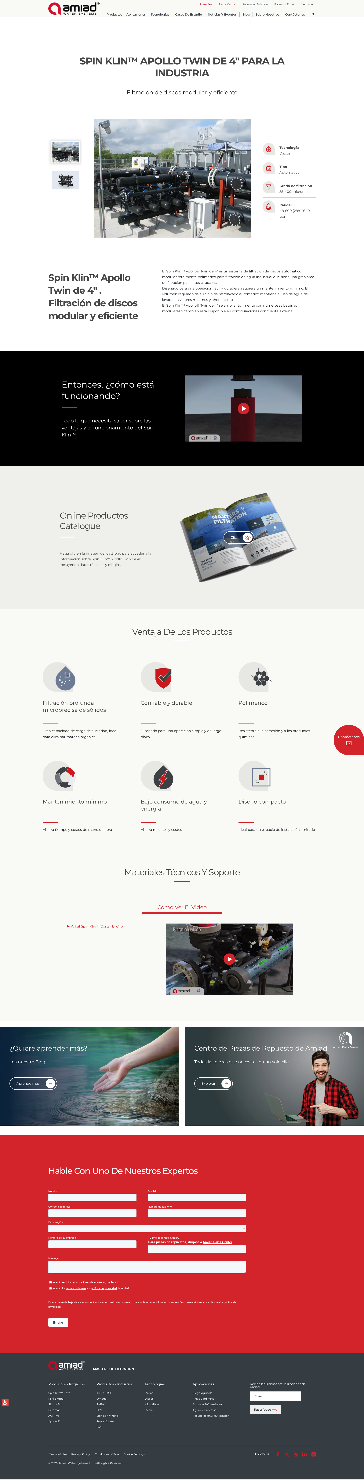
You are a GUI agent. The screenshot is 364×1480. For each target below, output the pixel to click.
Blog (246, 14)
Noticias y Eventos (222, 14)
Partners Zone (284, 4)
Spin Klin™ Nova (59, 1393)
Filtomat (54, 1410)
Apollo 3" (54, 1421)
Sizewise (206, 4)
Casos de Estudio (188, 14)
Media (149, 1410)
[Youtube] (295, 1454)
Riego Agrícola (202, 1393)
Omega (101, 1398)
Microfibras (152, 1404)
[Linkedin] (304, 1454)
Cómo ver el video (182, 909)
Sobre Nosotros (267, 14)
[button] (307, 4)
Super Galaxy (105, 1421)
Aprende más (28, 1083)
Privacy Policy (80, 1454)
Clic (234, 537)
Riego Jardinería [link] (203, 1398)
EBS (99, 1410)
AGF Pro (54, 1415)
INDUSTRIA (103, 1393)
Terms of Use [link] (58, 1454)
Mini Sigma (56, 1398)
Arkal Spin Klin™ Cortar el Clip (97, 926)
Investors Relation (255, 4)
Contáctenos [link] (295, 14)
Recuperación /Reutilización (211, 1415)
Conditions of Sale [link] (107, 1454)
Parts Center (228, 4)
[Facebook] (278, 1454)
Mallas (149, 1393)
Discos (149, 1398)
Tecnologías (160, 14)
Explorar (208, 1083)
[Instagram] (313, 1454)
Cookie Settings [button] (134, 1454)
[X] (287, 1454)
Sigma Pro (55, 1404)
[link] (74, 8)
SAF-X (100, 1404)
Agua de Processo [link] (205, 1410)
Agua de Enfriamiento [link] (207, 1404)
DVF (99, 1427)
